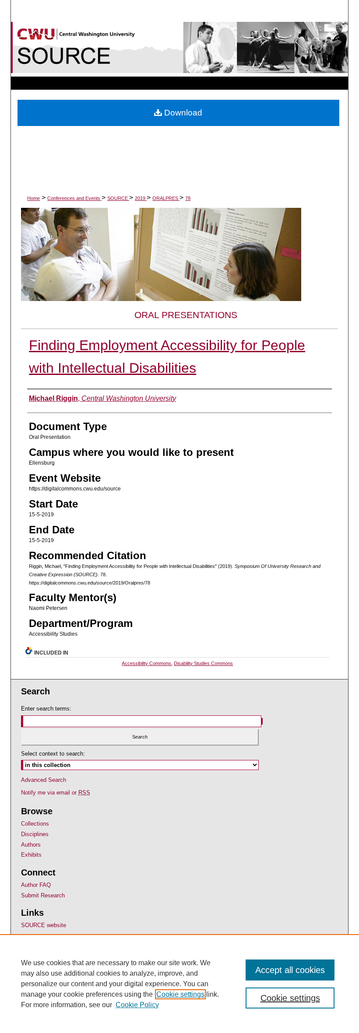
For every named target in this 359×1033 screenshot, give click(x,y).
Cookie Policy (137, 1004)
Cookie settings (180, 994)
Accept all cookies (290, 970)
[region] (179, 983)
